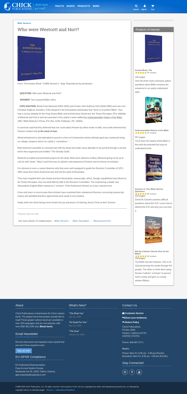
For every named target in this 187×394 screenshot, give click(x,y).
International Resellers (65, 390)
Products (83, 6)
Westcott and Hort (102, 221)
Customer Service (134, 313)
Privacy (50, 390)
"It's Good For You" (78, 322)
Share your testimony (135, 318)
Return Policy (131, 322)
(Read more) (46, 326)
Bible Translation (81, 221)
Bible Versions (24, 23)
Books (71, 6)
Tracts (59, 6)
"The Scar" (74, 331)
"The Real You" (76, 313)
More (96, 6)
